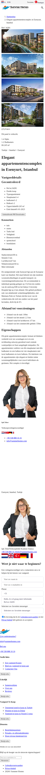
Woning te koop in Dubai (15, 711)
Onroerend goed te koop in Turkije (18, 708)
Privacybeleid (7, 620)
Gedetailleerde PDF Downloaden (13, 214)
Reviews (8, 691)
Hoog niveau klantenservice (16, 736)
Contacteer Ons (11, 669)
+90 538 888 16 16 (14, 438)
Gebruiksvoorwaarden (29, 617)
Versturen (9, 626)
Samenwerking (11, 685)
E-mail (7, 447)
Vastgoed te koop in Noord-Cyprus (19, 714)
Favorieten (30, 2)
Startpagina (10, 17)
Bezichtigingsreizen (12, 730)
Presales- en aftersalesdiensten (17, 733)
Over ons (8, 688)
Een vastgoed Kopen (13, 663)
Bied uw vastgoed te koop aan (17, 666)
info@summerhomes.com (16, 441)
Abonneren (4, 760)
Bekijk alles (5, 674)
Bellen (19, 447)
